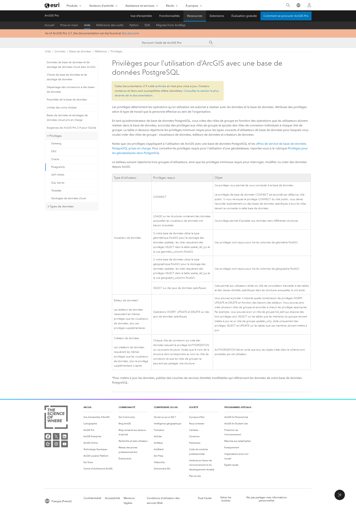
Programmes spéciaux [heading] (237, 407)
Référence (101, 51)
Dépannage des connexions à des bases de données (71, 89)
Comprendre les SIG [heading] (166, 407)
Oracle (55, 159)
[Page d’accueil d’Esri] (52, 5)
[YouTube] (64, 444)
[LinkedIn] (64, 436)
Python (134, 25)
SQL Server (58, 182)
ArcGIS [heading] (87, 407)
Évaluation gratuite (244, 16)
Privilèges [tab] (56, 135)
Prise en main (69, 25)
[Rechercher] (288, 5)
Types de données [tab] (62, 206)
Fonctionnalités (169, 16)
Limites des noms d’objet (61, 107)
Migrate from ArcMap (170, 25)
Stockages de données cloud (68, 198)
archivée (160, 86)
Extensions (217, 16)
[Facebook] (47, 436)
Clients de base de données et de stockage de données (67, 77)
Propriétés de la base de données (67, 99)
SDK (147, 25)
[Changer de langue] (298, 5)
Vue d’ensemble (141, 16)
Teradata (56, 190)
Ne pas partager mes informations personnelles (266, 499)
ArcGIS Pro (51, 15)
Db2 (53, 151)
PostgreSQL (58, 167)
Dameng (56, 143)
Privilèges (116, 51)
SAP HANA (57, 174)
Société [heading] (193, 407)
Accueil (49, 25)
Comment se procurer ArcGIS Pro (286, 16)
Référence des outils (109, 25)
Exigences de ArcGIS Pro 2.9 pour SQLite (71, 127)
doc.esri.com (130, 33)
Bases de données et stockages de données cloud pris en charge (67, 118)
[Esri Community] (47, 444)
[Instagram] (56, 444)
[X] (56, 436)
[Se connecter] (309, 5)
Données (60, 51)
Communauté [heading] (127, 407)
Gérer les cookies (225, 499)
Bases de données (80, 51)
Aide (87, 25)
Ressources (194, 16)
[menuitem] (98, 417)
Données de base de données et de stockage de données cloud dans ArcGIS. (71, 65)
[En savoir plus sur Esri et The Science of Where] (56, 418)
